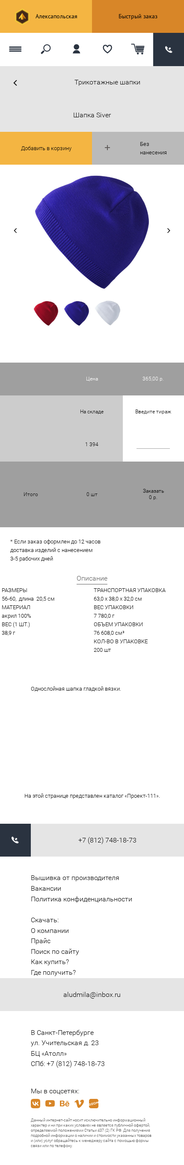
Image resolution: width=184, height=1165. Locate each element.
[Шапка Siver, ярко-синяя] (76, 312)
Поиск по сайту (55, 951)
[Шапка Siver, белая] (107, 312)
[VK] (35, 1103)
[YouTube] (50, 1103)
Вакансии (46, 888)
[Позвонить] (168, 49)
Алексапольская (55, 16)
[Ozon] (93, 1103)
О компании (50, 931)
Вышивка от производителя (75, 878)
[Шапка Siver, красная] (46, 312)
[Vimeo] (79, 1103)
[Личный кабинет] (76, 49)
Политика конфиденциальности (81, 899)
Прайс (40, 941)
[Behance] (64, 1103)
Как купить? (50, 962)
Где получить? (53, 972)
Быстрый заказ (138, 16)
